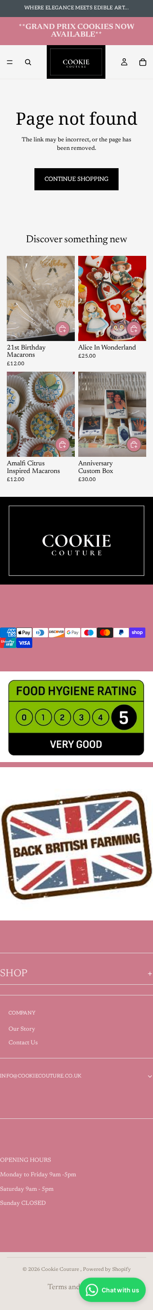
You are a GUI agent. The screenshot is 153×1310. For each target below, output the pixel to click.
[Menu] (10, 62)
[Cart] (142, 62)
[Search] (28, 62)
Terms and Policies (76, 1287)
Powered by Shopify (107, 1269)
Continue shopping (76, 179)
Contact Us (23, 1043)
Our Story (21, 1029)
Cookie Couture (60, 1269)
